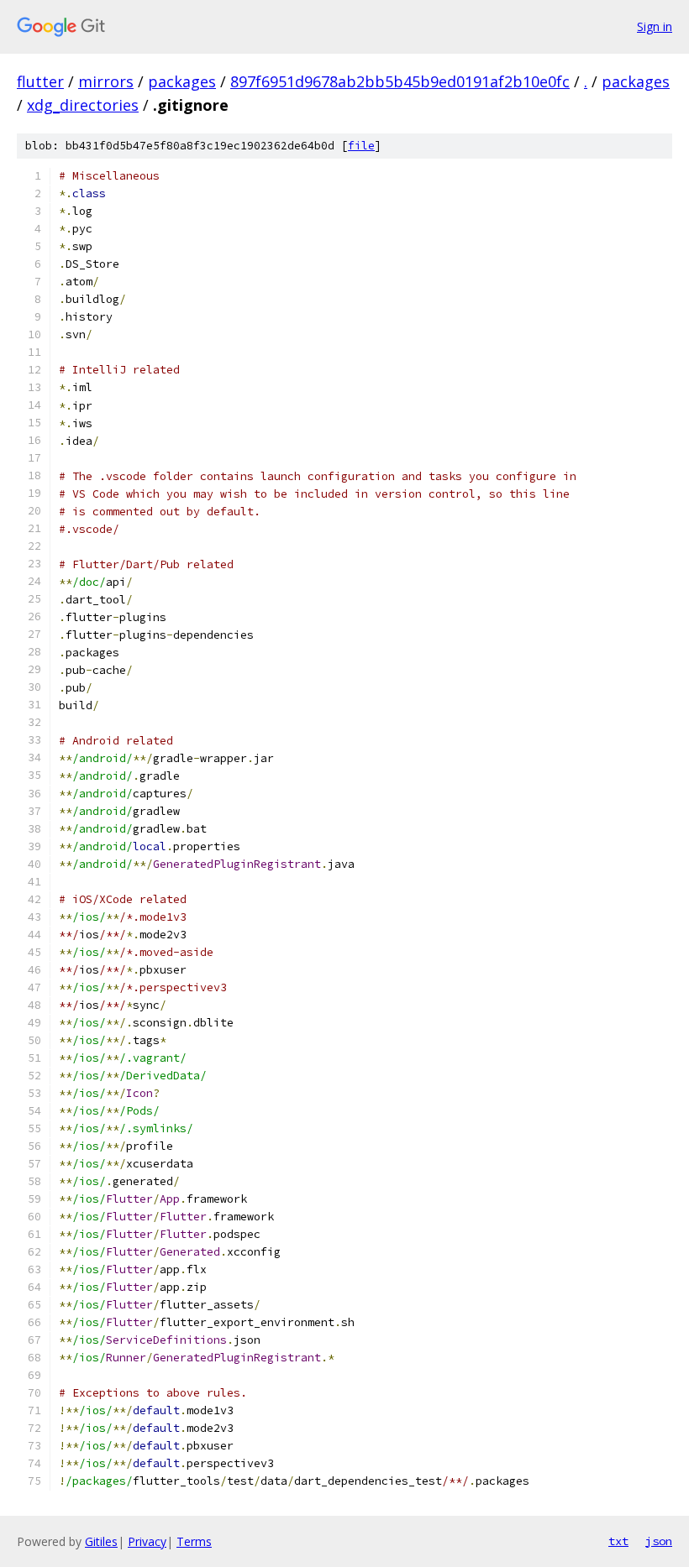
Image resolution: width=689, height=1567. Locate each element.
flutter (40, 81)
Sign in (654, 26)
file (361, 145)
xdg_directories (83, 105)
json (658, 1541)
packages (182, 81)
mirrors (106, 81)
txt (618, 1541)
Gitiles (101, 1541)
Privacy (147, 1541)
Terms (194, 1541)
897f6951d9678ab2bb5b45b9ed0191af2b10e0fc (400, 81)
